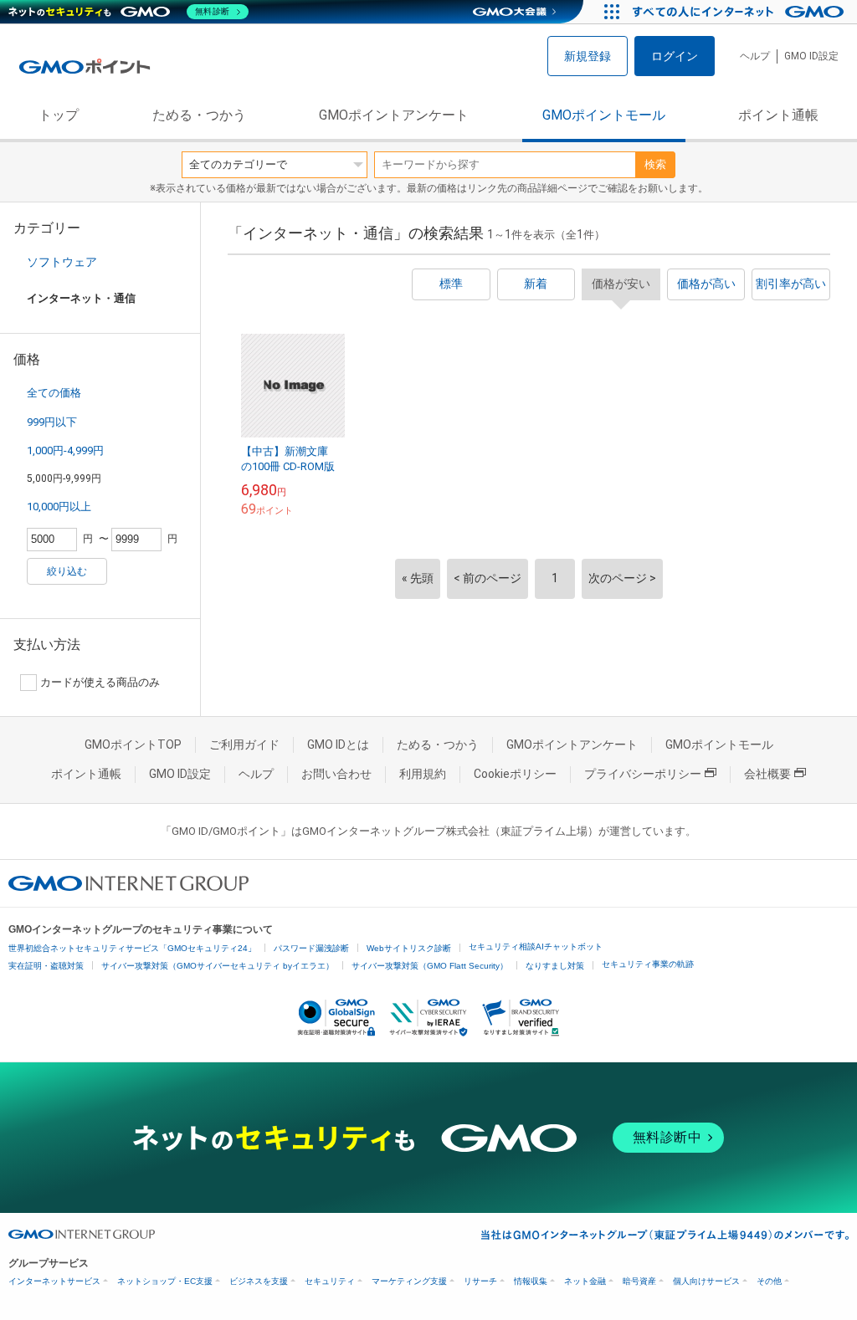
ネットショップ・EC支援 (165, 1281)
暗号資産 (639, 1281)
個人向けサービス (706, 1281)
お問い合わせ (336, 773)
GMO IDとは (338, 744)
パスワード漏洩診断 (311, 948)
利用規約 (422, 773)
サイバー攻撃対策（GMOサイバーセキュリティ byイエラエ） (217, 965)
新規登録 (587, 56)
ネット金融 (585, 1281)
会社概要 (767, 773)
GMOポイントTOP (133, 744)
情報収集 (530, 1281)
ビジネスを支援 (258, 1281)
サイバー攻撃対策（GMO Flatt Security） (430, 965)
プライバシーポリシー (642, 773)
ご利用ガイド (244, 744)
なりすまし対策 (555, 965)
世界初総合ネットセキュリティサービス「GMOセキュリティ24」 (132, 948)
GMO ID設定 (811, 56)
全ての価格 (54, 392)
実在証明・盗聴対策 (46, 965)
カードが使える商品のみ (100, 682)
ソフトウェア (62, 262)
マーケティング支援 (409, 1281)
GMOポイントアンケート (394, 115)
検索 (655, 164)
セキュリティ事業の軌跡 (648, 964)
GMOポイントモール (603, 115)
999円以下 (52, 422)
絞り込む (67, 571)
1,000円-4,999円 (65, 450)
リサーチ (480, 1281)
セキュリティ (330, 1281)
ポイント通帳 (778, 115)
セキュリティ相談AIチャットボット (536, 946)
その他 (769, 1281)
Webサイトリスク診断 (409, 948)
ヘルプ (755, 56)
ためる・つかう (199, 115)
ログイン (674, 56)
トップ (58, 115)
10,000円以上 (59, 506)
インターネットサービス (54, 1281)
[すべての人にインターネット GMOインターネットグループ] (740, 11)
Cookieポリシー (515, 773)
